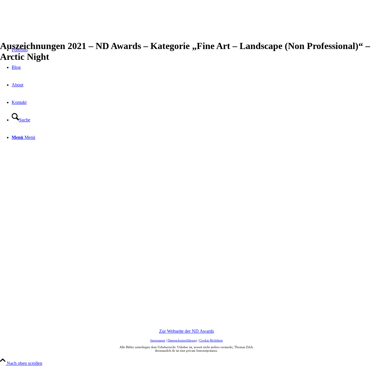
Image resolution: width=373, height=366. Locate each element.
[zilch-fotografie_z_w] (43, 27)
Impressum (157, 340)
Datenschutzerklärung (182, 340)
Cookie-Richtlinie (211, 340)
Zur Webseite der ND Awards (186, 331)
